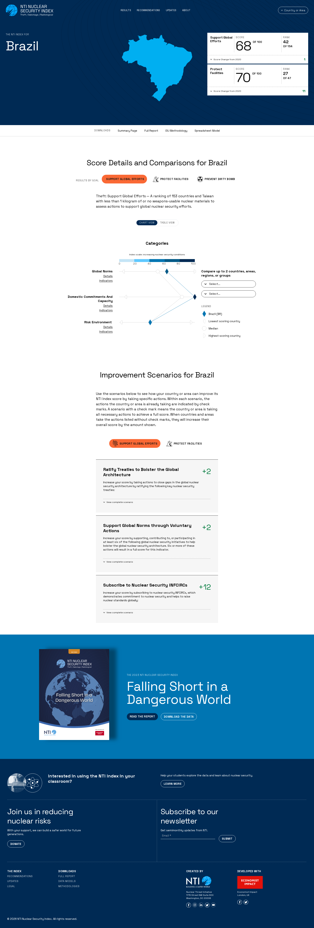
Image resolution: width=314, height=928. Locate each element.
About (186, 10)
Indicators (106, 280)
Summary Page (127, 130)
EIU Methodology (176, 130)
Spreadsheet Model (207, 130)
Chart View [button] (146, 222)
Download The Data (179, 716)
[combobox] (209, 284)
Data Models (67, 881)
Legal (11, 886)
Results (126, 10)
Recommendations (148, 10)
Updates (171, 10)
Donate (15, 844)
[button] (257, 59)
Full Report (151, 130)
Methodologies (69, 886)
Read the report (142, 716)
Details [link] (108, 276)
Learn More (173, 783)
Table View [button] (167, 222)
